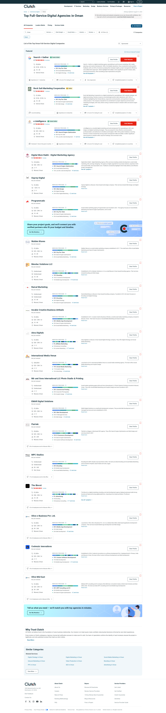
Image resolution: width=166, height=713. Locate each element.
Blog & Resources (90, 699)
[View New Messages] (123, 2)
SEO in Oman (70, 665)
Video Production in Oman (74, 661)
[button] (50, 32)
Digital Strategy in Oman (35, 657)
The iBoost (36, 485)
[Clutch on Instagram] (33, 701)
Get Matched (137, 26)
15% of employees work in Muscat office (40, 568)
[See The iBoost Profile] (28, 486)
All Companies (28, 25)
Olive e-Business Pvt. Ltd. (43, 516)
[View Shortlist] (118, 2)
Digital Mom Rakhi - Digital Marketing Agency (53, 155)
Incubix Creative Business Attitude (47, 310)
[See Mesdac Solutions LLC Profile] (28, 265)
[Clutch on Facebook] (26, 701)
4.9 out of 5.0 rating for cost (94, 113)
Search (82, 2)
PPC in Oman (32, 665)
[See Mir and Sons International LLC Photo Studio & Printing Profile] (28, 379)
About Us (57, 687)
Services (48, 32)
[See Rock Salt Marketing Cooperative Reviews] (40, 91)
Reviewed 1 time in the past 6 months (41, 144)
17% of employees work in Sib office (38, 477)
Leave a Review (101, 2)
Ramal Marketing (39, 287)
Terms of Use (71, 709)
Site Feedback (29, 694)
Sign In (132, 2)
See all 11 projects (88, 106)
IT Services (77, 6)
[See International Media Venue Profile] (28, 356)
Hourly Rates (71, 32)
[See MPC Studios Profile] (28, 455)
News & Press (59, 695)
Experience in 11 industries (38, 80)
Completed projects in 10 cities (123, 113)
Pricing (50, 25)
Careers (57, 691)
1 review (44, 158)
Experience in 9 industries (65, 144)
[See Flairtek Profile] (28, 425)
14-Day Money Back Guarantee (94, 695)
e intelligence (39, 121)
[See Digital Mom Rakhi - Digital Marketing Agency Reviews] (38, 157)
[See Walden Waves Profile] (28, 242)
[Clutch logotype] (29, 6)
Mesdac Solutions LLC (41, 264)
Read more (84, 188)
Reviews (91, 32)
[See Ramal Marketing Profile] (28, 288)
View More (31, 671)
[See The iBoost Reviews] (38, 488)
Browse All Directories (91, 687)
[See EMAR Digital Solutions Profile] (28, 402)
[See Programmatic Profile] (28, 201)
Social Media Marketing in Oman (114, 657)
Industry (81, 32)
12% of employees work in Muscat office (40, 507)
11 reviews (47, 91)
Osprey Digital (38, 178)
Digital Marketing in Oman (74, 657)
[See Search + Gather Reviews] (40, 60)
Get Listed (117, 687)
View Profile (113, 59)
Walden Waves (38, 241)
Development (68, 6)
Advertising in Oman (110, 665)
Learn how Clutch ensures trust (125, 17)
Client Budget (59, 32)
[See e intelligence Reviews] (40, 124)
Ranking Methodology (61, 699)
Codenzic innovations (41, 546)
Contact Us (28, 697)
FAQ (56, 702)
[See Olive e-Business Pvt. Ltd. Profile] (28, 516)
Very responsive (91, 80)
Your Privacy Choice (39, 709)
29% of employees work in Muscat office (40, 446)
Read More (30, 640)
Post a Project (138, 6)
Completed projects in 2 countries (124, 80)
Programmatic (38, 201)
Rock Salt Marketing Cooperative (49, 88)
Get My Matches (34, 232)
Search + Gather (41, 57)
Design (93, 6)
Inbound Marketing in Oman (36, 661)
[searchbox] (34, 32)
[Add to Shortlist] (138, 56)
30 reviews (47, 60)
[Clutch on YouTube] (37, 701)
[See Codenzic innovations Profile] (28, 547)
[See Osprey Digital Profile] (28, 179)
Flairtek (35, 424)
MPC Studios (37, 455)
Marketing (86, 6)
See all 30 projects (88, 73)
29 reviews (47, 124)
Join (139, 2)
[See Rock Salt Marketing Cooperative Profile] (30, 89)
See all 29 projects (88, 137)
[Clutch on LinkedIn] (41, 701)
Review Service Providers (92, 691)
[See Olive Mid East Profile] (28, 578)
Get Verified (117, 691)
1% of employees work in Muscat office (39, 599)
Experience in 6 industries (65, 113)
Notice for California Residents (58, 709)
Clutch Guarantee (119, 695)
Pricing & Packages (116, 6)
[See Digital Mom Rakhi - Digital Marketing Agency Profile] (28, 156)
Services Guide (59, 25)
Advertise (117, 699)
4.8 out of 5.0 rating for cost (66, 80)
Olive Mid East (38, 577)
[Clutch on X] (29, 701)
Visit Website (128, 59)
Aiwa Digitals (37, 333)
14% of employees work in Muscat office (40, 538)
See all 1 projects (86, 169)
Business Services (102, 6)
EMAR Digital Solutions (42, 401)
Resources (127, 6)
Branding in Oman (109, 661)
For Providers (111, 2)
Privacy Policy (28, 709)
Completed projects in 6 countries (124, 144)
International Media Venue (43, 355)
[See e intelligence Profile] (30, 122)
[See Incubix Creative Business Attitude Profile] (28, 311)
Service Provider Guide (121, 702)
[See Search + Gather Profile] (30, 58)
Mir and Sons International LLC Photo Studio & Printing (57, 378)
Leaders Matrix (40, 25)
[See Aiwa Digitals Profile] (28, 333)
